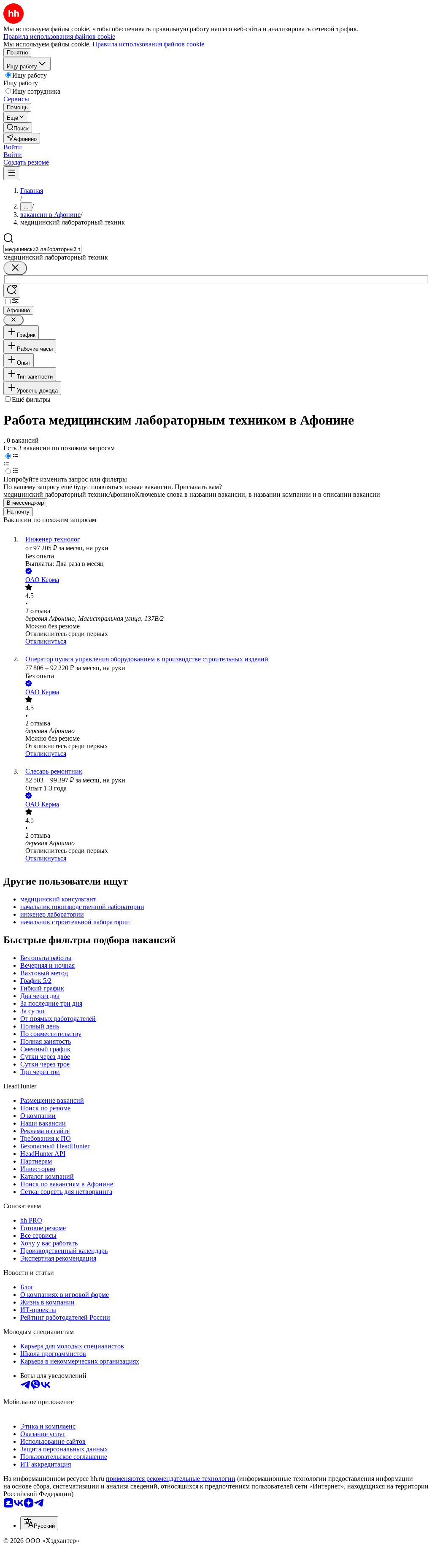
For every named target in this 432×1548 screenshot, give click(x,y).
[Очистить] (15, 268)
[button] (12, 147)
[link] (17, 127)
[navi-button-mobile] (11, 173)
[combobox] (42, 249)
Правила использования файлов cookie (148, 44)
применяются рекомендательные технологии (170, 1478)
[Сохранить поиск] (11, 291)
